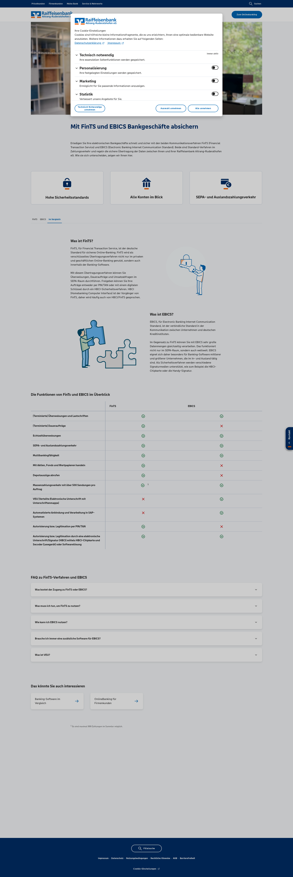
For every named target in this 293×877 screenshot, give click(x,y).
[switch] (215, 68)
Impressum (114, 43)
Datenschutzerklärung (88, 43)
